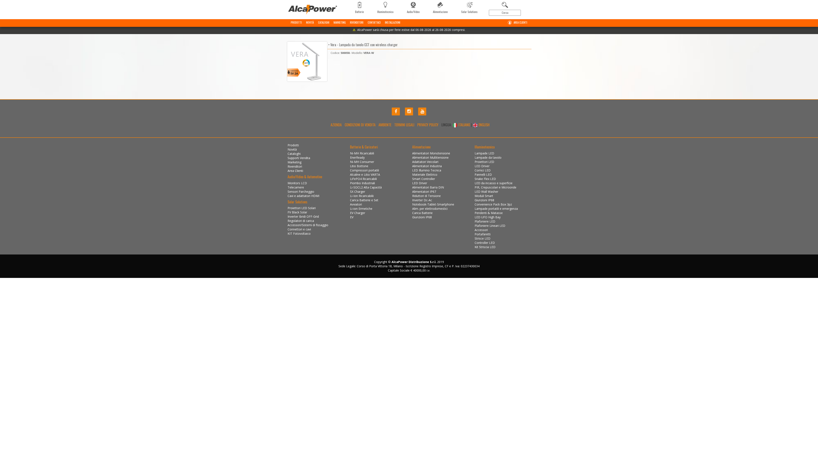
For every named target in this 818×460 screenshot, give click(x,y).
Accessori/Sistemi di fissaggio (308, 225)
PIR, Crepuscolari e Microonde (495, 187)
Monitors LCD (297, 183)
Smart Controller (423, 179)
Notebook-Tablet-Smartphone (433, 204)
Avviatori (356, 204)
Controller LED (485, 243)
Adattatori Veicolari (425, 162)
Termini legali (404, 124)
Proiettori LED (484, 162)
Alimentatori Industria (427, 166)
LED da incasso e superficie (494, 183)
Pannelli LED (483, 174)
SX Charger (357, 192)
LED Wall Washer (486, 192)
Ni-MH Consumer (362, 162)
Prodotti (296, 22)
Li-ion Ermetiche (361, 209)
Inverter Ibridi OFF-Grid (303, 216)
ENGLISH (484, 124)
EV (351, 217)
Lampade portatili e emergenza (496, 209)
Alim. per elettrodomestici (430, 209)
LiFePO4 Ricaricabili (363, 179)
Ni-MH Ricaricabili (362, 153)
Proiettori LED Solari (302, 208)
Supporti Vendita (299, 158)
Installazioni (392, 22)
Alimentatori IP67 (424, 192)
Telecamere (296, 187)
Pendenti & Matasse (489, 213)
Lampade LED (484, 153)
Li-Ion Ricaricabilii (362, 196)
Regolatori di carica (301, 221)
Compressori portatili (364, 170)
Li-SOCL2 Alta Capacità (366, 187)
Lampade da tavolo (488, 157)
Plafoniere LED (485, 221)
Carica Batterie (422, 213)
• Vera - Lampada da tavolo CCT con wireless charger (362, 44)
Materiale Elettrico (424, 174)
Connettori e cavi (299, 229)
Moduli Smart (484, 196)
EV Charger (357, 213)
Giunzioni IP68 (422, 217)
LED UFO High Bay (488, 217)
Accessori (481, 230)
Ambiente (385, 124)
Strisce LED (482, 238)
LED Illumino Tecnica (426, 170)
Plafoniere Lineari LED (490, 226)
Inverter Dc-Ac (422, 200)
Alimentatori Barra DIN (428, 187)
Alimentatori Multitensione (430, 157)
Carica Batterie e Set (364, 200)
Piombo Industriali (362, 183)
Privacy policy (427, 124)
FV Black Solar (297, 212)
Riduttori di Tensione (426, 196)
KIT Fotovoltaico (299, 233)
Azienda (336, 124)
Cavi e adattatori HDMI (303, 196)
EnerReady (357, 157)
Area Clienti (520, 22)
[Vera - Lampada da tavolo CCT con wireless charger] (307, 61)
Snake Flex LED (485, 179)
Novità (310, 22)
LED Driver (419, 183)
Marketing (340, 22)
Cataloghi (323, 22)
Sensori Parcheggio (301, 192)
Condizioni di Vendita (360, 124)
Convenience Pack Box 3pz (493, 204)
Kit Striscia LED (485, 247)
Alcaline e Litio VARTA (365, 174)
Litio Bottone (359, 166)
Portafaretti (483, 234)
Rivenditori (356, 22)
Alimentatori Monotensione (431, 153)
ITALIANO (464, 124)
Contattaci (374, 22)
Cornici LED (483, 170)
